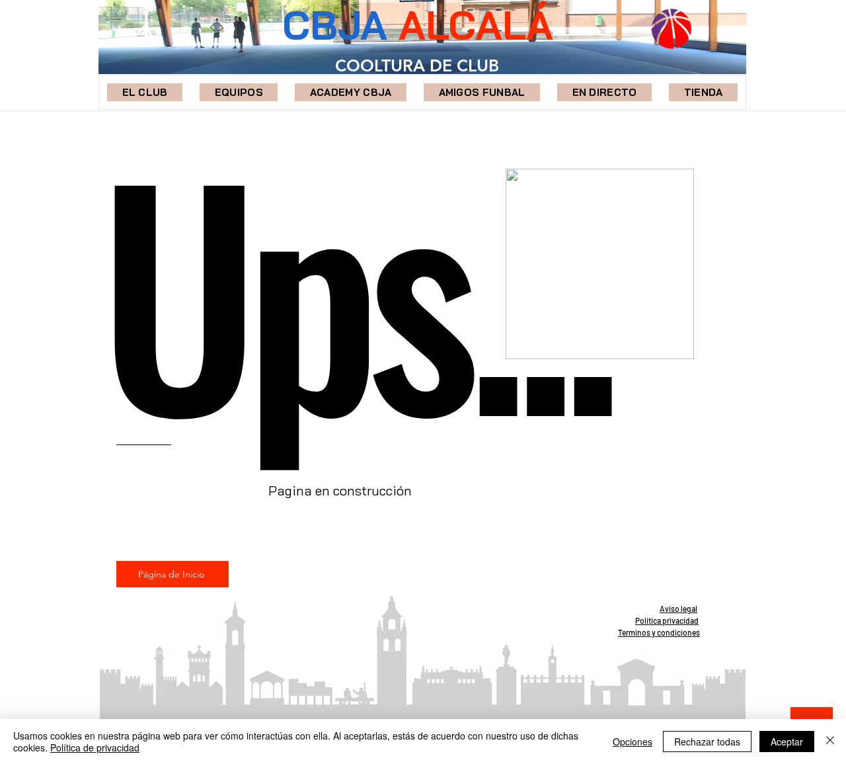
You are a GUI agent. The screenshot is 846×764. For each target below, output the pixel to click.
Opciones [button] (632, 741)
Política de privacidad (94, 747)
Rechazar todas (707, 741)
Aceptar (787, 741)
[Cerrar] (830, 741)
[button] (239, 92)
